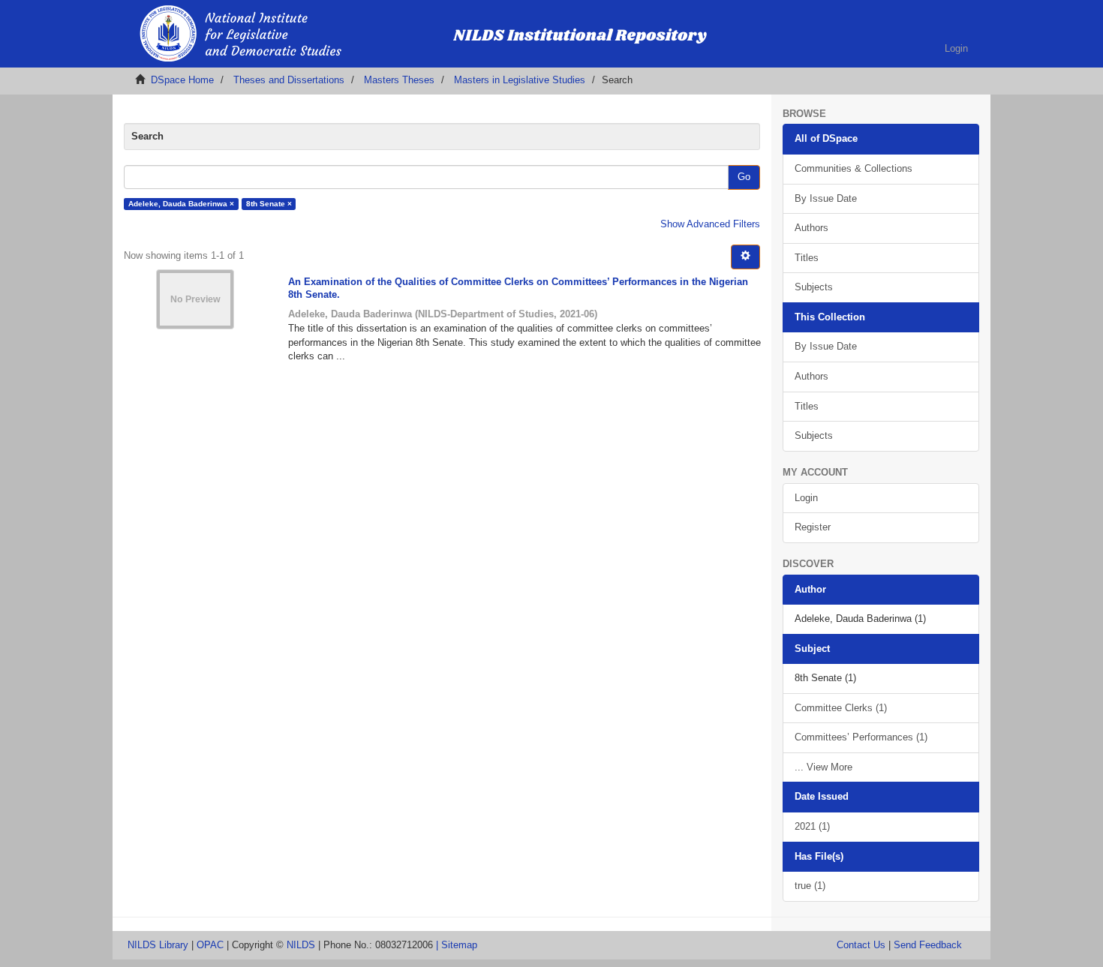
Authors (811, 227)
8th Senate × (269, 204)
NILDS (301, 944)
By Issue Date (826, 198)
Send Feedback (928, 944)
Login (806, 497)
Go (744, 176)
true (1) (810, 885)
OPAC (210, 944)
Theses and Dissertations (288, 80)
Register (813, 527)
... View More (823, 767)
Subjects (814, 287)
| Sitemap (456, 944)
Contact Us (861, 944)
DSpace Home (182, 80)
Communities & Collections (853, 168)
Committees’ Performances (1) (861, 737)
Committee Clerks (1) (841, 707)
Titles (807, 257)
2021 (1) (812, 826)
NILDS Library (158, 944)
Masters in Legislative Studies (519, 80)
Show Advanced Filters (710, 224)
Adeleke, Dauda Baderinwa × (181, 204)
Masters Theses (399, 80)
